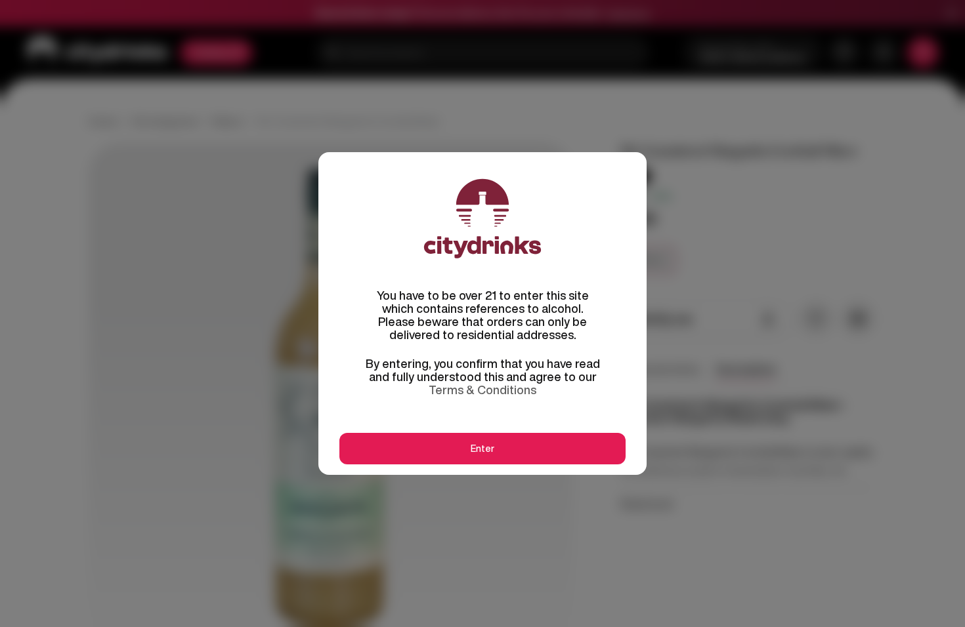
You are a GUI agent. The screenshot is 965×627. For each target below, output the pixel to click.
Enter (482, 448)
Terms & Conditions (482, 389)
